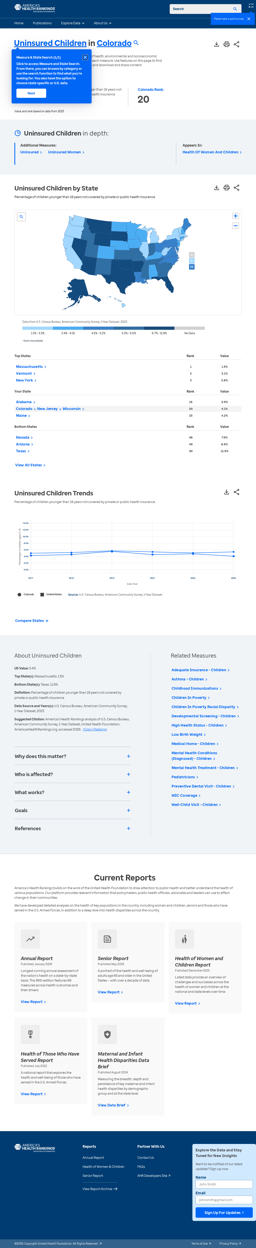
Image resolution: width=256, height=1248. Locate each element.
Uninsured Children (50, 42)
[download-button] (217, 44)
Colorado (114, 43)
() (95, 729)
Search (178, 9)
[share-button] (237, 44)
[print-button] (227, 44)
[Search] (235, 9)
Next (31, 93)
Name (201, 1177)
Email (201, 1192)
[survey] (251, 5)
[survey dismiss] (249, 19)
